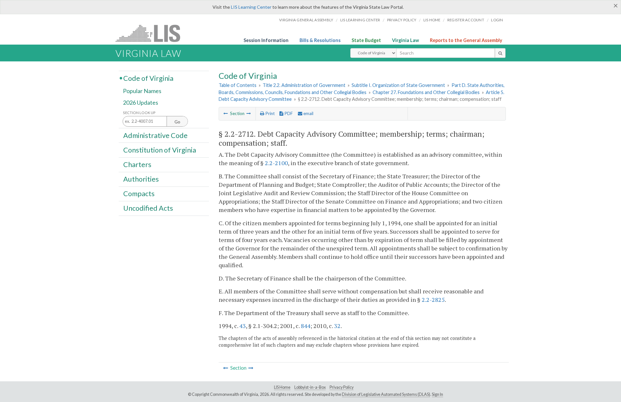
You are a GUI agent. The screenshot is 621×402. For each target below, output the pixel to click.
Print (269, 113)
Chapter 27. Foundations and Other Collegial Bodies (426, 92)
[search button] (500, 53)
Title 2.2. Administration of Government (304, 85)
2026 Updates (140, 102)
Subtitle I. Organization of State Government (398, 85)
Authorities (141, 179)
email (307, 113)
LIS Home (282, 387)
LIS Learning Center (251, 7)
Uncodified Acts (148, 208)
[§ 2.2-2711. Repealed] (225, 113)
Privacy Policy (402, 20)
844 (305, 326)
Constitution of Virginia (159, 149)
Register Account (465, 20)
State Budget (366, 40)
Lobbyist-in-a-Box (310, 387)
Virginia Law (405, 40)
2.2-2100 (276, 163)
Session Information (266, 40)
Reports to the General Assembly (466, 40)
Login (497, 20)
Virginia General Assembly (306, 20)
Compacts (139, 193)
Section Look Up (139, 113)
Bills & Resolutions (320, 40)
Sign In (437, 394)
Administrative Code (155, 135)
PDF (288, 113)
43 (242, 326)
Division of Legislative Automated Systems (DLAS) (386, 394)
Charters (137, 164)
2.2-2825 (433, 299)
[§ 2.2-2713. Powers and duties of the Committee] (248, 113)
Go (177, 121)
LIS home (432, 20)
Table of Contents (237, 85)
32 (337, 326)
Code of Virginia (148, 78)
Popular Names (142, 91)
